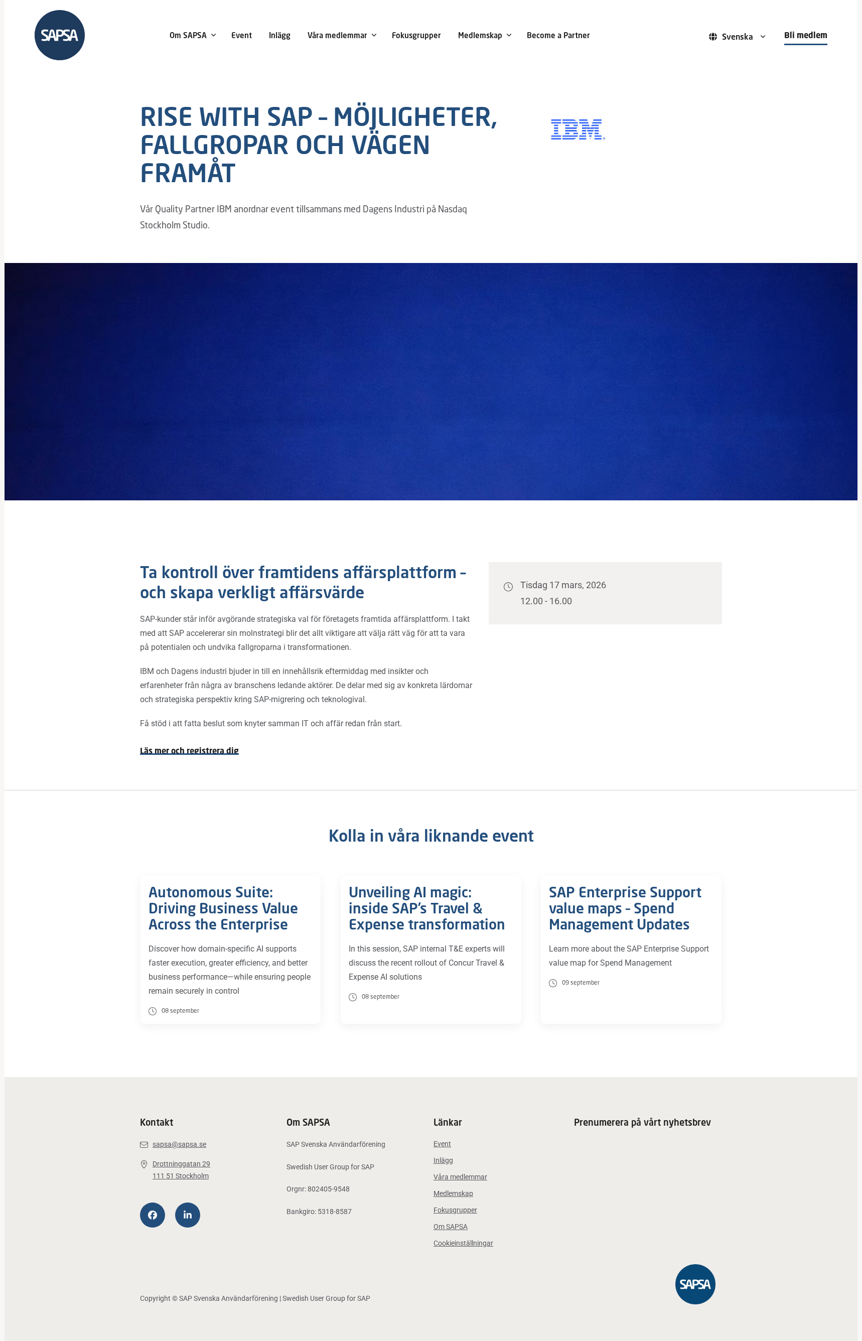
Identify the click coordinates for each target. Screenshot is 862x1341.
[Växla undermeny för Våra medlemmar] (374, 35)
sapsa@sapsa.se (179, 1144)
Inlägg (280, 35)
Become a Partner (558, 35)
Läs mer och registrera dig (189, 751)
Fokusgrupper (416, 35)
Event (241, 35)
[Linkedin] (187, 1215)
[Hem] (95, 35)
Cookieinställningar (463, 1243)
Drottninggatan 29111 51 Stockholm (181, 1170)
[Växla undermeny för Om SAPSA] (214, 35)
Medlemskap (480, 35)
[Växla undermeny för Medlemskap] (509, 35)
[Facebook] (152, 1215)
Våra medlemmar (337, 35)
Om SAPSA (188, 35)
